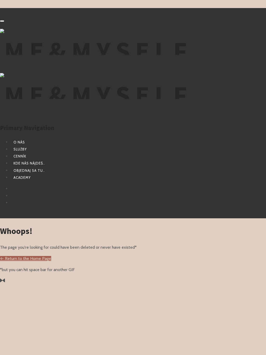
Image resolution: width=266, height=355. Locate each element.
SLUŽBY (20, 149)
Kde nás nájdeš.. (29, 163)
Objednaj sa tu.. (29, 170)
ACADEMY (22, 177)
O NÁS (19, 142)
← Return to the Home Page (25, 258)
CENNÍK (20, 156)
